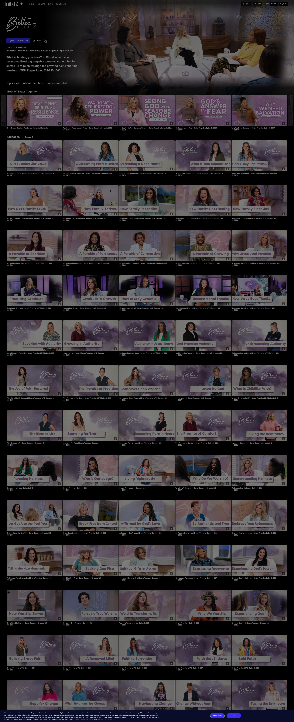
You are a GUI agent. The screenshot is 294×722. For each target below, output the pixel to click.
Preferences (217, 715)
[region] (147, 716)
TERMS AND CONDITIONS (83, 719)
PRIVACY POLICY (107, 719)
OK (234, 715)
